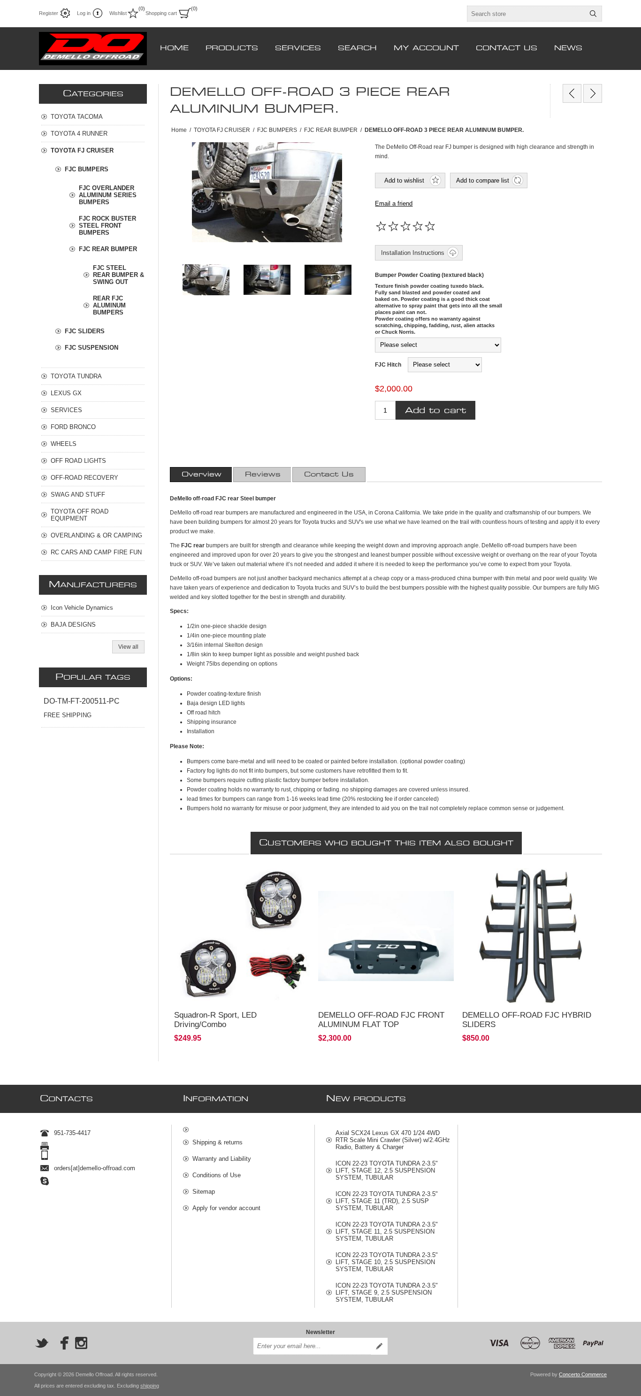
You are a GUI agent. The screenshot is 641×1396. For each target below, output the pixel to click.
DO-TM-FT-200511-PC (82, 701)
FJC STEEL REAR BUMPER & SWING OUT (118, 274)
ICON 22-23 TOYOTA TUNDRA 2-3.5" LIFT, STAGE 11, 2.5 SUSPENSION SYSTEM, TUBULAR (387, 1231)
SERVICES (66, 410)
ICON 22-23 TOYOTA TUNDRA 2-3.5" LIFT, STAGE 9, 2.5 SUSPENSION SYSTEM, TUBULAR (387, 1292)
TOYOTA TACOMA (77, 116)
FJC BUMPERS (86, 169)
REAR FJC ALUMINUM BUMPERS (109, 305)
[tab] (201, 474)
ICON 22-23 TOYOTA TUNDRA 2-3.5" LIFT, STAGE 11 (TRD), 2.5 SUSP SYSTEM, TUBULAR (387, 1201)
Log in (84, 13)
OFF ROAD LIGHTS (78, 460)
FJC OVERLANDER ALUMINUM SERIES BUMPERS (108, 195)
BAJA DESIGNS (73, 624)
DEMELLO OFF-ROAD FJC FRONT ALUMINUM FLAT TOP (381, 1020)
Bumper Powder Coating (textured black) (429, 275)
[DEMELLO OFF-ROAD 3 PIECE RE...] (592, 93)
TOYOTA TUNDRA (76, 376)
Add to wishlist (404, 180)
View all (128, 647)
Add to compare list (482, 180)
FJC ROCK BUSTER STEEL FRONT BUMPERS (107, 225)
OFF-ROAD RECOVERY (84, 477)
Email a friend (393, 203)
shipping (149, 1385)
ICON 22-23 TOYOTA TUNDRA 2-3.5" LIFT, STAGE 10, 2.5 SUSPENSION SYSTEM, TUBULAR (387, 1262)
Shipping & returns (217, 1142)
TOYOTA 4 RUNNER (79, 133)
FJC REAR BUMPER (108, 249)
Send (379, 1346)
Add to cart (435, 410)
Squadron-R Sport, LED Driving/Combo (215, 1020)
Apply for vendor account (226, 1208)
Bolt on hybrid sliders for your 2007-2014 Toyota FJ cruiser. (528, 881)
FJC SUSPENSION (91, 347)
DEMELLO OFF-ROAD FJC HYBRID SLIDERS (526, 1020)
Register (48, 13)
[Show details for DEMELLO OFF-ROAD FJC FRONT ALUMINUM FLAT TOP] (386, 936)
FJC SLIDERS (85, 331)
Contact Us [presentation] (329, 474)
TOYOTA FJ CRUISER (82, 150)
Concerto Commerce (583, 1374)
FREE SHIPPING (68, 715)
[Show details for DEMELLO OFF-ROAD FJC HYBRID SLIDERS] (530, 936)
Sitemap (203, 1191)
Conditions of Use (216, 1175)
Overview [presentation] (201, 474)
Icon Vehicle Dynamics (82, 607)
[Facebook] (61, 1342)
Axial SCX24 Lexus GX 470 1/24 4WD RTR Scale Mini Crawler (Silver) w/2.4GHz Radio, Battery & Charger (393, 1140)
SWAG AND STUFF (78, 494)
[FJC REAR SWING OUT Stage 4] (572, 93)
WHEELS (63, 443)
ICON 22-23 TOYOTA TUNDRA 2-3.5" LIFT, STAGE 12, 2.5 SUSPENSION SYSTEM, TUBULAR (387, 1170)
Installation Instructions (412, 252)
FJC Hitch (388, 364)
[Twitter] (41, 1342)
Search (593, 13)
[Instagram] (81, 1342)
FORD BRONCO (73, 426)
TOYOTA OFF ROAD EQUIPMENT (79, 515)
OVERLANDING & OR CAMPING (96, 535)
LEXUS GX (66, 393)
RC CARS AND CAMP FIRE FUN (96, 552)
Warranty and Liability (221, 1158)
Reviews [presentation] (263, 474)
